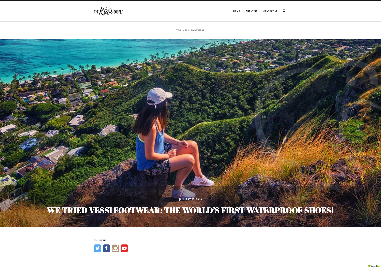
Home (236, 11)
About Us (251, 11)
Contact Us (270, 11)
